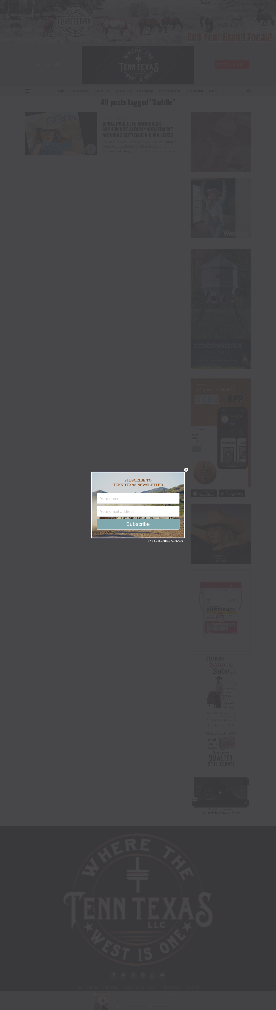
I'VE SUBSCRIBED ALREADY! (166, 540)
